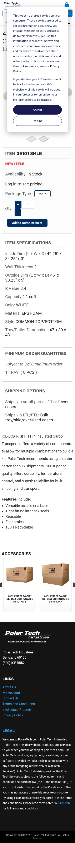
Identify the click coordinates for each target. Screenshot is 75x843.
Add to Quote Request (27, 223)
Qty (8, 208)
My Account (11, 693)
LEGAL (8, 730)
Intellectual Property (17, 710)
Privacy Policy (12, 715)
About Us (9, 687)
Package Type (18, 193)
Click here (64, 803)
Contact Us (10, 698)
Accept (37, 109)
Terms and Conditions (18, 704)
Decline (37, 120)
